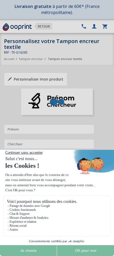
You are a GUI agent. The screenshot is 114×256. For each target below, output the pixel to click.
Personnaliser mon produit (38, 79)
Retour (44, 26)
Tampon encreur (31, 59)
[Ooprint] (17, 27)
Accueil (9, 59)
